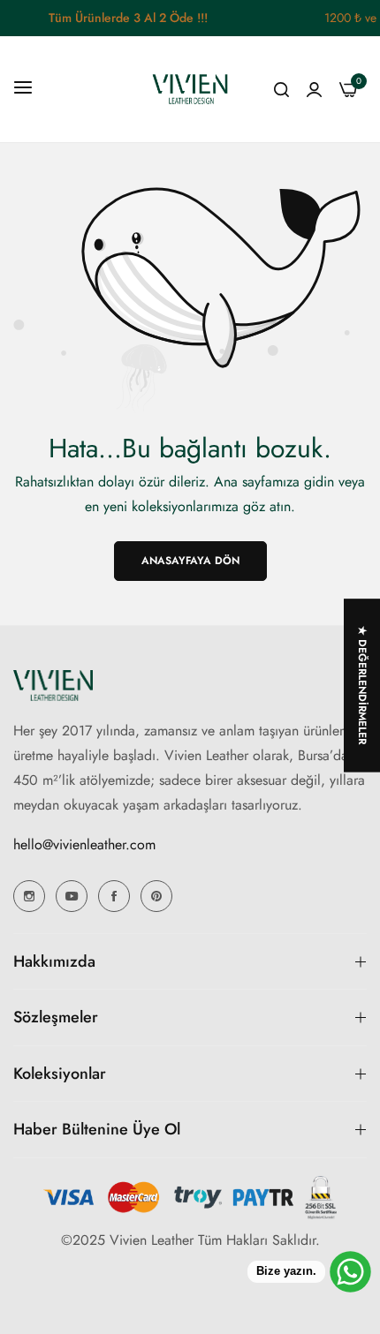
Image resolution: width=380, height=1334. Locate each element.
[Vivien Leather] (190, 89)
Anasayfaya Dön (190, 561)
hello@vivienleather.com (84, 844)
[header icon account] (314, 89)
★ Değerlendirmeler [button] (362, 685)
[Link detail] (29, 896)
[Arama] (281, 89)
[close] (369, 18)
